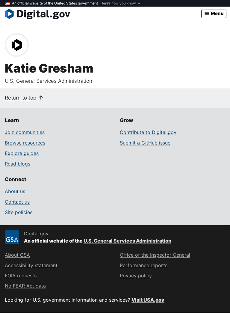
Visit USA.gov (147, 300)
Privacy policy (136, 276)
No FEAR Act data (25, 286)
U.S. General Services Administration (127, 241)
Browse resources (25, 143)
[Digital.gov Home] (103, 13)
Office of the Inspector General (155, 255)
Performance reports (143, 265)
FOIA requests (21, 276)
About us (15, 191)
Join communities (25, 132)
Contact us (17, 202)
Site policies (18, 212)
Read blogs (17, 164)
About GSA (17, 255)
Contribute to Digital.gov (148, 132)
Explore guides (22, 153)
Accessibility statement (31, 265)
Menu (217, 13)
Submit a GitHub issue (145, 143)
